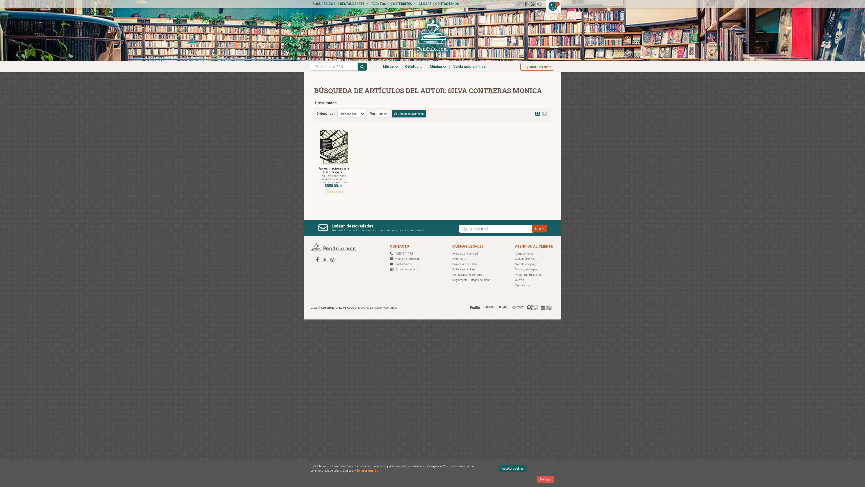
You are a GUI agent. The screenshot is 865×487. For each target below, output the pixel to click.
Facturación (522, 285)
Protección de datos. (465, 264)
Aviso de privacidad (465, 253)
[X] (532, 4)
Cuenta (519, 280)
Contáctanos (447, 4)
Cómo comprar (524, 253)
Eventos (379, 4)
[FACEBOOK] (526, 4)
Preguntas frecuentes (528, 274)
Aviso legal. (459, 258)
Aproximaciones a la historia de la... (334, 170)
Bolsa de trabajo (406, 269)
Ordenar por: (326, 113)
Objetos (412, 66)
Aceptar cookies (513, 468)
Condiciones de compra (467, 274)
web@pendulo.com (407, 258)
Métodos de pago (526, 264)
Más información (366, 470)
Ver (372, 113)
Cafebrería (402, 4)
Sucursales (323, 4)
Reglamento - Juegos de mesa (471, 280)
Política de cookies (463, 269)
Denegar (545, 479)
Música (436, 66)
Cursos (425, 4)
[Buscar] (362, 67)
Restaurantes (352, 4)
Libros (389, 66)
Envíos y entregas (526, 269)
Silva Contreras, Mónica (333, 178)
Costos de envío (525, 258)
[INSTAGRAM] (539, 4)
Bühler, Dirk (330, 176)
